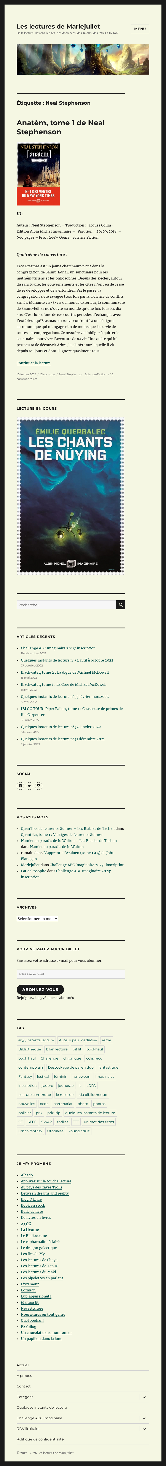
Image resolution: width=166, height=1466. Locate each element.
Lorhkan (28, 1290)
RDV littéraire (28, 1429)
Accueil (23, 1365)
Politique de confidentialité (40, 1439)
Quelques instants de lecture (42, 1407)
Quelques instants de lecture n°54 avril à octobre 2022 (67, 660)
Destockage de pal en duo (71, 1067)
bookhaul (94, 1049)
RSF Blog (28, 1326)
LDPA (91, 1086)
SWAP (46, 1122)
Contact (24, 1386)
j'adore (47, 1086)
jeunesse (66, 1086)
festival (43, 1076)
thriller (62, 1122)
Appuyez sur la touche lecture (46, 1181)
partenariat (63, 1104)
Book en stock (33, 1205)
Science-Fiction (96, 374)
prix (39, 1113)
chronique (72, 1058)
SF (20, 1122)
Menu (140, 29)
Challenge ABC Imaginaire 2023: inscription (58, 648)
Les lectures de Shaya (39, 1260)
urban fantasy (30, 1131)
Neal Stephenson (71, 374)
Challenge (49, 1058)
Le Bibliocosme (34, 1235)
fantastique (108, 1067)
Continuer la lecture (34, 363)
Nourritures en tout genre (43, 1314)
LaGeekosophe (33, 871)
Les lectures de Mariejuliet (58, 26)
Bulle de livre (32, 1211)
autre (106, 1040)
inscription (27, 1086)
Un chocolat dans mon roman (46, 1332)
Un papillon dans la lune (41, 1338)
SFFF (32, 1122)
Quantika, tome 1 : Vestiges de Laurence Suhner (62, 834)
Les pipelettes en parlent (42, 1278)
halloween (81, 1076)
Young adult (79, 1131)
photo (83, 1104)
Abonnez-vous (40, 989)
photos (99, 1104)
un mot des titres (99, 1122)
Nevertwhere (32, 1308)
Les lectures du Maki (38, 1272)
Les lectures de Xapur (39, 1266)
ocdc (44, 1104)
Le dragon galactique (39, 1248)
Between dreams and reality (45, 1193)
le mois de (65, 1095)
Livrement (30, 1284)
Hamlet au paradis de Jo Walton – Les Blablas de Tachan (69, 840)
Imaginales (104, 1076)
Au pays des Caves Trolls (41, 1187)
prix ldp (53, 1113)
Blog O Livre (31, 1199)
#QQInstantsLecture (36, 1040)
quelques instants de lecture (90, 1113)
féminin (60, 1076)
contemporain (30, 1067)
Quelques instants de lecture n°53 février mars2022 (65, 696)
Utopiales (55, 1131)
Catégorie (25, 1397)
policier (24, 1113)
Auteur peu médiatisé (78, 1040)
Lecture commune (34, 1095)
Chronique (47, 374)
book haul (27, 1058)
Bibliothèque (29, 1049)
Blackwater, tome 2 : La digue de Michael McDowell (65, 672)
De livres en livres (36, 1217)
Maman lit (30, 1302)
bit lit (77, 1049)
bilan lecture (57, 1049)
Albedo (27, 1175)
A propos (24, 1376)
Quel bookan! (32, 1320)
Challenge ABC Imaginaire (39, 1418)
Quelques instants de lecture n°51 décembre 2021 (63, 739)
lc (80, 1086)
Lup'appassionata (36, 1296)
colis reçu (94, 1058)
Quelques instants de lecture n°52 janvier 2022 (61, 727)
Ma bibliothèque (93, 1095)
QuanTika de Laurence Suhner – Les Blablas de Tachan (68, 828)
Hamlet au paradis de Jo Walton (57, 847)
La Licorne (30, 1229)
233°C (26, 1223)
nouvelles (26, 1104)
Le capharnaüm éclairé (40, 1242)
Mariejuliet (30, 865)
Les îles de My (33, 1254)
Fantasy (25, 1076)
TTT (76, 1122)
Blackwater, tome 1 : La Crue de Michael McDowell (63, 684)
